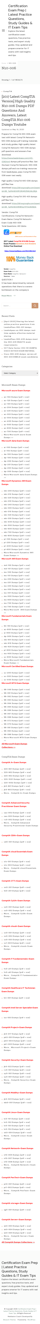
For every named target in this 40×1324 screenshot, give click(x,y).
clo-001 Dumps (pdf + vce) (17, 862)
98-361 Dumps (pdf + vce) (16, 693)
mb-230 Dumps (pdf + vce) (17, 501)
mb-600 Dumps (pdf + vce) (17, 529)
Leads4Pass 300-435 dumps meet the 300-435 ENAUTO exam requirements (21, 342)
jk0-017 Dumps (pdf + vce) (17, 1034)
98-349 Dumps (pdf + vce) (17, 689)
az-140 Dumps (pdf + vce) (16, 404)
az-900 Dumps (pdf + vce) (17, 629)
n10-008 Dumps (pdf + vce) (17, 1162)
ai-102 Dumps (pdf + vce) (16, 451)
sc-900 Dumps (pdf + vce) (17, 657)
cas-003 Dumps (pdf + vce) (17, 816)
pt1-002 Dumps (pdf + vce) (17, 1187)
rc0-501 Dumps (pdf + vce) (17, 1070)
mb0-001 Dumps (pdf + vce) (18, 1103)
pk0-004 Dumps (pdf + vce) (18, 1041)
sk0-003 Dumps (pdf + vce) (17, 1226)
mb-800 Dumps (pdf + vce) (17, 536)
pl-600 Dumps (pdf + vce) (16, 549)
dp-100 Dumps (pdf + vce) (17, 458)
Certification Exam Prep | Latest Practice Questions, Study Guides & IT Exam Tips (20, 16)
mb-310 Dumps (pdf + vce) (17, 511)
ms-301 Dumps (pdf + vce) (17, 593)
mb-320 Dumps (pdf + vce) (17, 515)
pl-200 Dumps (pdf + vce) (16, 542)
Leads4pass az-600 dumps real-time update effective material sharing (20, 333)
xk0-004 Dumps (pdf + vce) (17, 1133)
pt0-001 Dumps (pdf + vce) (17, 1184)
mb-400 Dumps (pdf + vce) (17, 522)
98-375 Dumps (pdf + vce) (17, 724)
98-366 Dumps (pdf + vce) (17, 710)
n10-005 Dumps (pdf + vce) (17, 1155)
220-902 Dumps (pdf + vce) (17, 776)
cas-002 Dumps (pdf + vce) (17, 813)
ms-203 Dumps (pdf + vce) (17, 586)
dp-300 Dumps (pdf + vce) (17, 471)
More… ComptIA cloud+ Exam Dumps (18, 947)
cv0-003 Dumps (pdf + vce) (17, 940)
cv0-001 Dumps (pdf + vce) (17, 933)
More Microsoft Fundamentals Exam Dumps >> (19, 661)
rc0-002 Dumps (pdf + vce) (17, 820)
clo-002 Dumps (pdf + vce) (17, 865)
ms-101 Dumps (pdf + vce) (16, 576)
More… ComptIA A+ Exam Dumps (20, 793)
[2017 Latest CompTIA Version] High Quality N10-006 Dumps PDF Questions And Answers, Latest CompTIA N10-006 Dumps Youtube (18, 110)
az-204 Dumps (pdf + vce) (17, 407)
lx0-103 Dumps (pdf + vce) (17, 1126)
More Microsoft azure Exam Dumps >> (17, 436)
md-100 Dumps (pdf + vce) (17, 565)
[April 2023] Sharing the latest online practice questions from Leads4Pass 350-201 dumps (19, 324)
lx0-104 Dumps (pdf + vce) (17, 1129)
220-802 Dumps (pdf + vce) (17, 772)
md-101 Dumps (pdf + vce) (17, 569)
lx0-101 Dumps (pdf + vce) (17, 1119)
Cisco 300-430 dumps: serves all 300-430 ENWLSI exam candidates (21, 355)
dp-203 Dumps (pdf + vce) (17, 468)
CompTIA (7, 91)
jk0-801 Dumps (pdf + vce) (17, 786)
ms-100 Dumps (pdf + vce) (17, 572)
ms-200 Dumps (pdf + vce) (17, 579)
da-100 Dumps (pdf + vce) (17, 454)
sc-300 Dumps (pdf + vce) (17, 676)
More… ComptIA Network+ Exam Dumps (20, 1166)
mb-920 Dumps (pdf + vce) (17, 647)
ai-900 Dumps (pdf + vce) (16, 633)
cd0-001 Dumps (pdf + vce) (17, 842)
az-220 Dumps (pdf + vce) (16, 411)
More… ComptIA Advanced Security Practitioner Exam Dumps (21, 824)
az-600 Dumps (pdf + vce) (17, 428)
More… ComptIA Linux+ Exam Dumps (18, 1137)
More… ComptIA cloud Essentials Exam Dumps (20, 869)
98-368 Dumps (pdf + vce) (17, 717)
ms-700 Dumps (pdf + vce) (17, 603)
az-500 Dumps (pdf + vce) (17, 425)
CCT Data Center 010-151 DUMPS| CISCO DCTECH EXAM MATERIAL (20, 349)
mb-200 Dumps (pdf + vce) (17, 491)
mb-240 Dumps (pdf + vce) (17, 505)
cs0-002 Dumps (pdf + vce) (17, 910)
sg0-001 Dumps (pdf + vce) (17, 1210)
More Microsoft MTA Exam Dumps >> (20, 738)
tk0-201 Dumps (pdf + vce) (17, 891)
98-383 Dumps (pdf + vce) (17, 731)
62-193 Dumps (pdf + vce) (16, 626)
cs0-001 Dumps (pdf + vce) (17, 907)
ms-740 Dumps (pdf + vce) (17, 607)
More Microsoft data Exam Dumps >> (20, 476)
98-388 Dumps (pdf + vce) (17, 734)
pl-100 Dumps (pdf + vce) (16, 539)
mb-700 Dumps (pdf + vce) (17, 532)
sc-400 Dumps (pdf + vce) (17, 680)
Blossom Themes (9, 1320)
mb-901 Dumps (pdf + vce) (17, 640)
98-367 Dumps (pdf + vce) (17, 714)
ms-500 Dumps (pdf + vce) (17, 596)
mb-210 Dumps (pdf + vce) (17, 494)
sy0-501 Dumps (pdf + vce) (17, 1073)
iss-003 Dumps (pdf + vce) (17, 1018)
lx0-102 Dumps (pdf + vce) (17, 1122)
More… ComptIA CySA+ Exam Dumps (18, 915)
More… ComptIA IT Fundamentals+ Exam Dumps (21, 976)
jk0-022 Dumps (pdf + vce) (17, 1066)
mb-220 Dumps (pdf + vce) (17, 498)
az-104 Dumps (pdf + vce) (16, 397)
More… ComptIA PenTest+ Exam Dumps (19, 1192)
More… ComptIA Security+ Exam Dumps (20, 1081)
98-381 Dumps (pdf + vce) (16, 727)
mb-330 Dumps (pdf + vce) (17, 518)
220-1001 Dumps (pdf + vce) (18, 779)
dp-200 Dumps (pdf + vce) (17, 461)
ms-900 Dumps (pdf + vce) (17, 653)
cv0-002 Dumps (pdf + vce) (17, 936)
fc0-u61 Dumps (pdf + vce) (17, 972)
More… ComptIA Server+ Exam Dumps (19, 1237)
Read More (7, 296)
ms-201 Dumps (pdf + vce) (17, 582)
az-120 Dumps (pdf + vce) (16, 400)
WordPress (31, 1320)
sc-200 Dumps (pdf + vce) (17, 673)
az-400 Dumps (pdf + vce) (17, 421)
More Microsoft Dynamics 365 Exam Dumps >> (18, 554)
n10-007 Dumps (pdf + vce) (17, 1158)
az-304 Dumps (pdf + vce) (17, 418)
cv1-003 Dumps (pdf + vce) (17, 943)
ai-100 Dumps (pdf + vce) (16, 447)
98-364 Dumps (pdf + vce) (17, 703)
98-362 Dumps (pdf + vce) (17, 696)
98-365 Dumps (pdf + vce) (17, 707)
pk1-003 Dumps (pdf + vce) (17, 1044)
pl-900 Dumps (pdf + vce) (16, 650)
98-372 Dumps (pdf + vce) (17, 721)
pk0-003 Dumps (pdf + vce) (17, 1037)
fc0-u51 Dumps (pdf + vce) (17, 969)
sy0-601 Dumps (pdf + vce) (17, 1077)
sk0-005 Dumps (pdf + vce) (17, 1233)
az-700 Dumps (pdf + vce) (17, 431)
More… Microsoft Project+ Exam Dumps (20, 1048)
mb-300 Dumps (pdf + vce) (17, 508)
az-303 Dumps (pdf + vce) (16, 414)
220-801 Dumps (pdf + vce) (17, 769)
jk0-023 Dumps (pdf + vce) (17, 1099)
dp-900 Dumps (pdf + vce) (17, 636)
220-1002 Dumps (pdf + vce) (18, 783)
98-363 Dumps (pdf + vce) (17, 700)
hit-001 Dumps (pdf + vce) (17, 998)
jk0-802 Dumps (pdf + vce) (17, 790)
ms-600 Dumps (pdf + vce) (17, 600)
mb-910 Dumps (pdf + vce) (17, 643)
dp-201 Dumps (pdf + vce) (16, 464)
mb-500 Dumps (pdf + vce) (17, 525)
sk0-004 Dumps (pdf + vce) (17, 1229)
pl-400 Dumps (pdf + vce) (17, 546)
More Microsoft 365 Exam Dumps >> (20, 611)
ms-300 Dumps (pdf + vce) (17, 589)
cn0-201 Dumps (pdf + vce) (17, 887)
